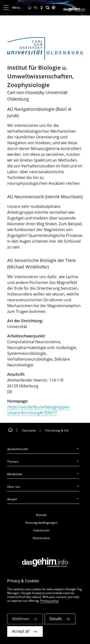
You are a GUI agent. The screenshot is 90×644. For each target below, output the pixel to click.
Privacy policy (49, 601)
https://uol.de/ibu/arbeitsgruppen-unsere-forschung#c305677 (38, 409)
